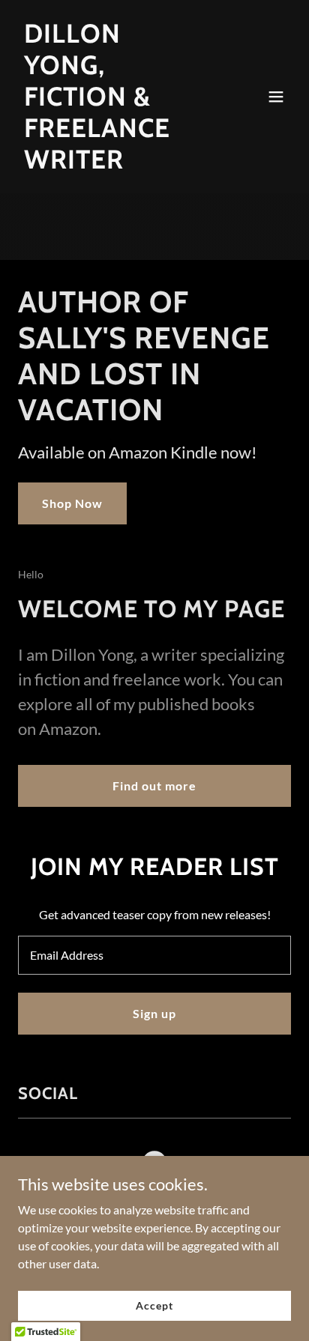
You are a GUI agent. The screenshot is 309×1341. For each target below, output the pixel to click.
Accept (154, 1305)
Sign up (154, 1013)
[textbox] (154, 955)
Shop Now (72, 503)
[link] (113, 164)
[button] (276, 97)
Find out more (154, 785)
